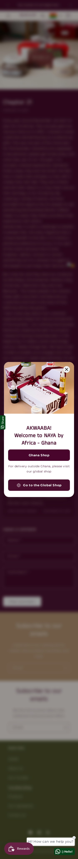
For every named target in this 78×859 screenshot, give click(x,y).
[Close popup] (66, 369)
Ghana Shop (39, 455)
